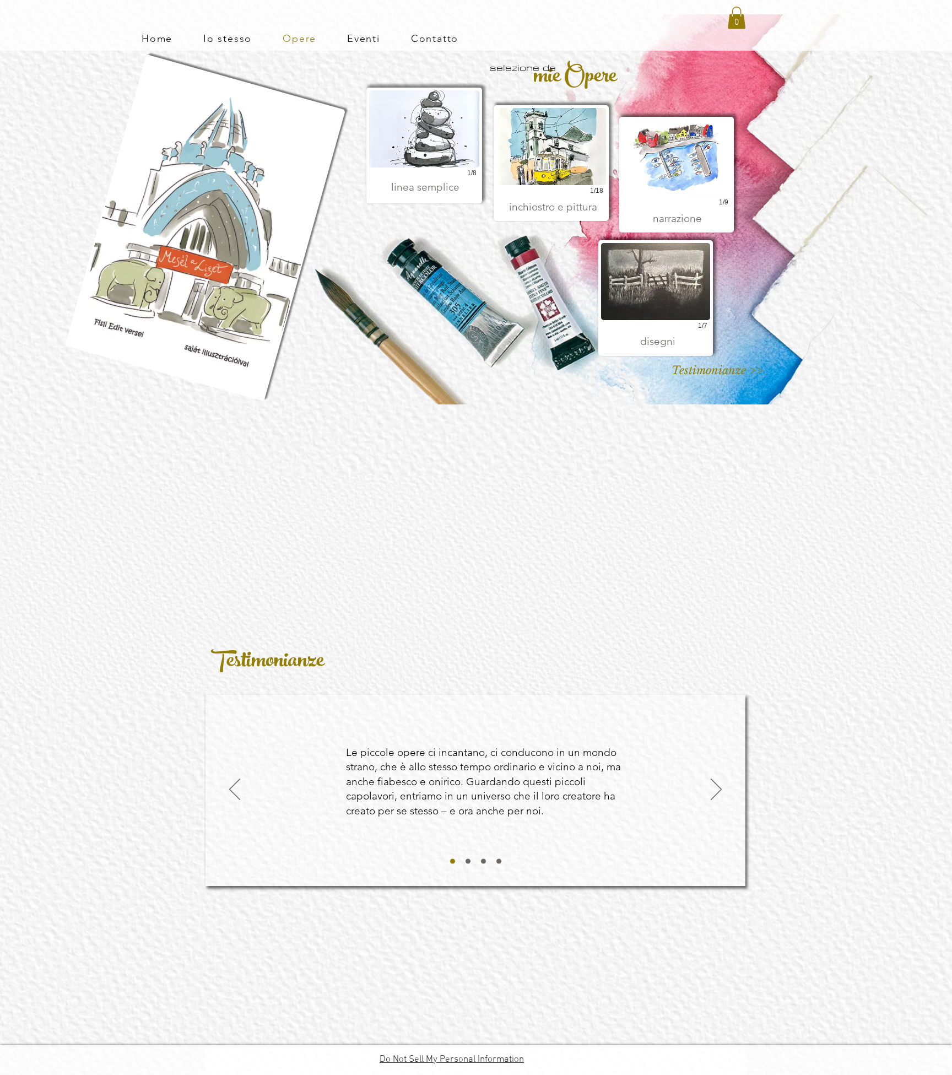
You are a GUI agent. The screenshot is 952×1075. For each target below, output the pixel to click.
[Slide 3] (483, 860)
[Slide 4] (498, 860)
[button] (736, 18)
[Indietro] (234, 790)
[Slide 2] (468, 860)
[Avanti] (716, 790)
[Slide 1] (452, 860)
